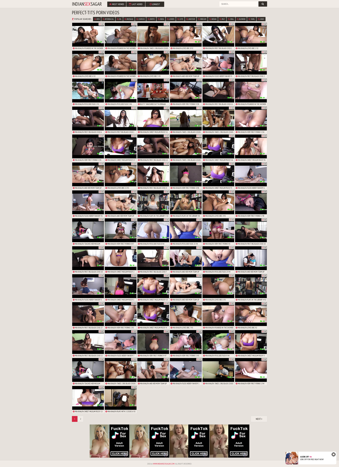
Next (258, 419)
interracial (109, 19)
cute (181, 19)
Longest (156, 4)
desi (98, 19)
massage (129, 19)
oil (120, 19)
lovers (171, 19)
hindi (262, 19)
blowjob (242, 19)
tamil (252, 19)
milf (223, 19)
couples (141, 19)
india (162, 19)
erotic (152, 19)
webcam (203, 19)
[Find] (262, 4)
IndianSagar (87, 4)
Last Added (136, 4)
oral (232, 19)
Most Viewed (118, 4)
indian (213, 19)
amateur (191, 19)
